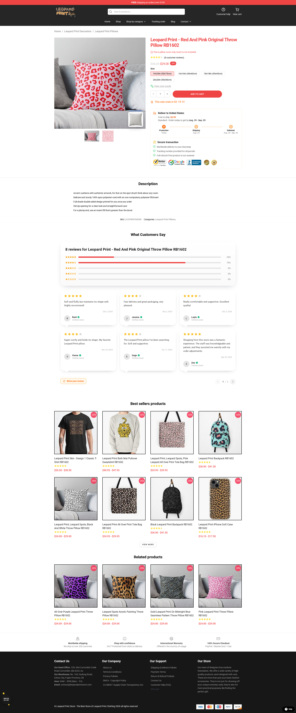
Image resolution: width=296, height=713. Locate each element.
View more (148, 544)
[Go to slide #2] (108, 136)
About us (107, 667)
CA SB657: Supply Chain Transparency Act (123, 685)
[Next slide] (141, 83)
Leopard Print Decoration (77, 31)
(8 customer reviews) (174, 57)
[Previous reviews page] (218, 381)
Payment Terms (158, 672)
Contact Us (156, 680)
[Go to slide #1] (91, 136)
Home (57, 31)
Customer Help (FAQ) (161, 685)
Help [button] (290, 709)
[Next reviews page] (233, 381)
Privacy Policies (110, 676)
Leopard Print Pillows (106, 31)
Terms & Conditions (112, 672)
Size (152, 68)
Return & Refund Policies (162, 676)
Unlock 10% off (6, 699)
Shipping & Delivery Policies (164, 667)
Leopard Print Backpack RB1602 (216, 458)
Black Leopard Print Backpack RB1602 (171, 524)
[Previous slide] (59, 83)
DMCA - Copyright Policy (114, 680)
